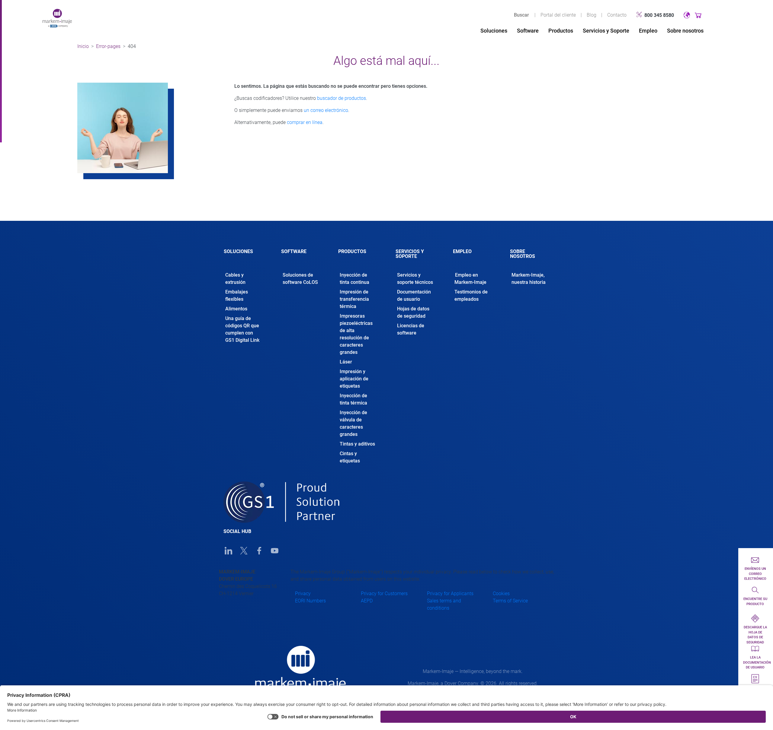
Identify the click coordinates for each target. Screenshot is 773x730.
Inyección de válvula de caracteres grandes (353, 423)
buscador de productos (341, 98)
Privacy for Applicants (450, 593)
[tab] (243, 256)
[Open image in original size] (57, 18)
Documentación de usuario (414, 295)
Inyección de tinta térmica (353, 399)
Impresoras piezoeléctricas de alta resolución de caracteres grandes (356, 334)
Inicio (83, 46)
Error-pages (108, 46)
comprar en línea (304, 122)
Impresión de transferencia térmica (354, 299)
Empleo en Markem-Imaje (470, 278)
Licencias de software (410, 329)
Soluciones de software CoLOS (300, 278)
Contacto (617, 15)
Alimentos (236, 309)
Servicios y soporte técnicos (415, 278)
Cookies (501, 593)
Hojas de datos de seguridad (413, 312)
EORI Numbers (310, 601)
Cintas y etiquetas (350, 457)
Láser (346, 362)
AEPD (367, 601)
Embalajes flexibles (236, 295)
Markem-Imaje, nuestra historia (529, 278)
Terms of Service (510, 601)
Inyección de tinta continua (354, 278)
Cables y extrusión (235, 278)
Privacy (303, 593)
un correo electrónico (326, 110)
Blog (591, 15)
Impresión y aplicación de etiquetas (354, 379)
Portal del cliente (558, 15)
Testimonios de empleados (471, 295)
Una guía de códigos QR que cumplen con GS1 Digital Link (242, 329)
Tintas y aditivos (357, 444)
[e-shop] (698, 15)
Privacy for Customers (384, 593)
